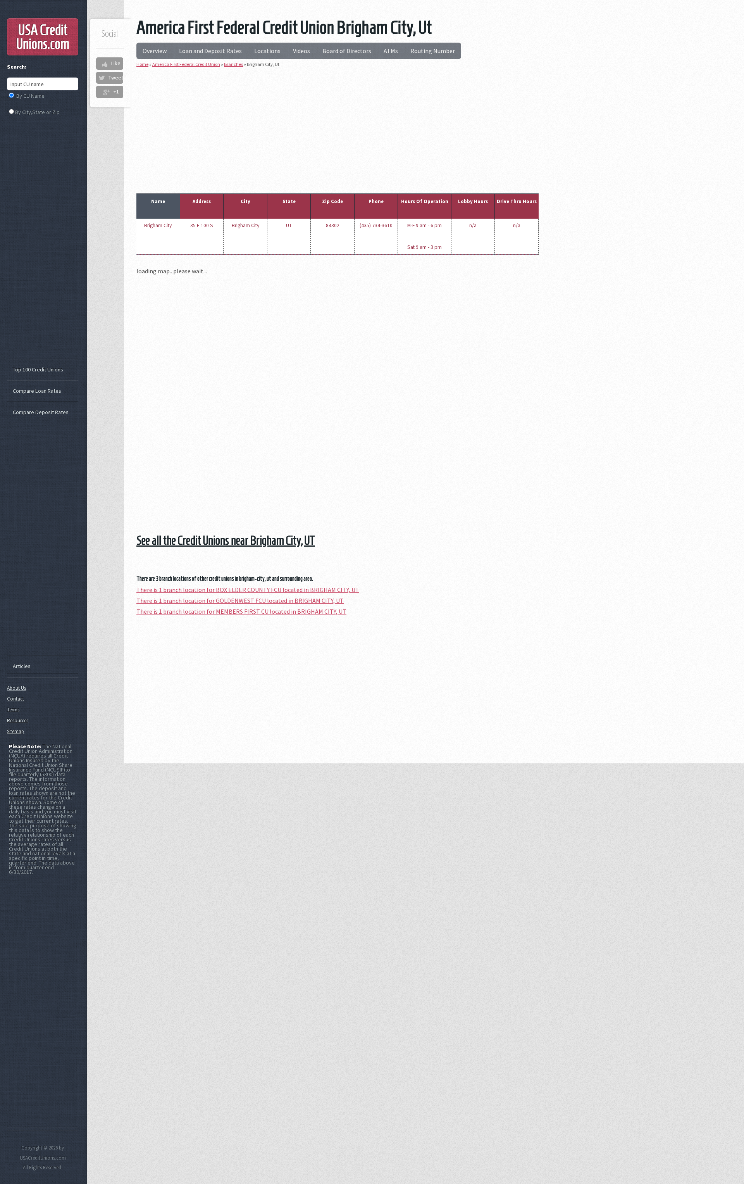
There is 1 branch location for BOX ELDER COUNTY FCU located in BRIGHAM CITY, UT (247, 590)
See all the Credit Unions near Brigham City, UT (225, 540)
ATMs (391, 51)
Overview (155, 51)
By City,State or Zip (37, 112)
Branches (233, 64)
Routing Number (432, 51)
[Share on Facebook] (104, 63)
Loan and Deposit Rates (210, 51)
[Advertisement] (337, 128)
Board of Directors (346, 51)
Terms (13, 709)
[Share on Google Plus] (106, 92)
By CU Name (30, 95)
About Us (16, 688)
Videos (301, 51)
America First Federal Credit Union (186, 64)
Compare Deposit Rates (41, 412)
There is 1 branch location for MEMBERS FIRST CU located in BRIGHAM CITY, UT (241, 611)
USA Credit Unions (42, 37)
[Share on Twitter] (101, 78)
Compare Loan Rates (37, 390)
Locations (267, 51)
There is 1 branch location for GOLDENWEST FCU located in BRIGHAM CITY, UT (240, 600)
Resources (17, 720)
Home (142, 64)
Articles (22, 666)
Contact (15, 699)
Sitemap (15, 731)
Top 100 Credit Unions (38, 369)
